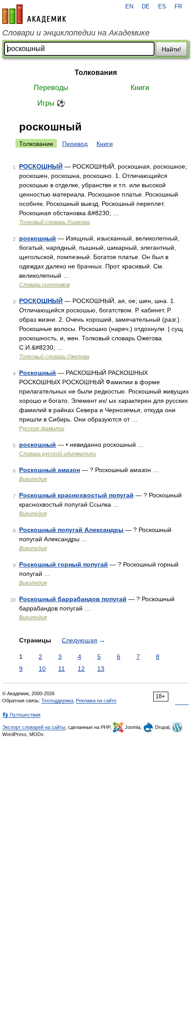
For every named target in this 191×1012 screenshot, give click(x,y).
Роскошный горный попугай (63, 564)
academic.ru (34, 14)
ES (162, 7)
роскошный (37, 238)
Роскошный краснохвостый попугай (76, 495)
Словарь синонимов (44, 285)
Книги (140, 87)
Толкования (96, 72)
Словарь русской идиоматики (57, 454)
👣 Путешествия (21, 714)
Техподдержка (57, 700)
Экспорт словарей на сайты (33, 727)
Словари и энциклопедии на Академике (76, 32)
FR (178, 7)
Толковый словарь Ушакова (54, 222)
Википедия (33, 479)
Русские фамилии (41, 428)
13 (100, 668)
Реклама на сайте (96, 700)
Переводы (51, 87)
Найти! (171, 49)
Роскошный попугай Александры (71, 529)
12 (81, 668)
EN (129, 7)
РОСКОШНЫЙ (41, 166)
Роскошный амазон (49, 469)
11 (61, 668)
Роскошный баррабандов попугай (73, 598)
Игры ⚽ (51, 103)
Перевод (75, 143)
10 (42, 668)
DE (146, 7)
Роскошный (37, 372)
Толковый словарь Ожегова (54, 357)
